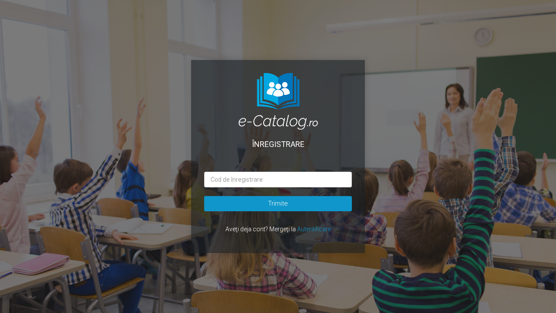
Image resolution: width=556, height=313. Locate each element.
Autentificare (314, 229)
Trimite (278, 203)
